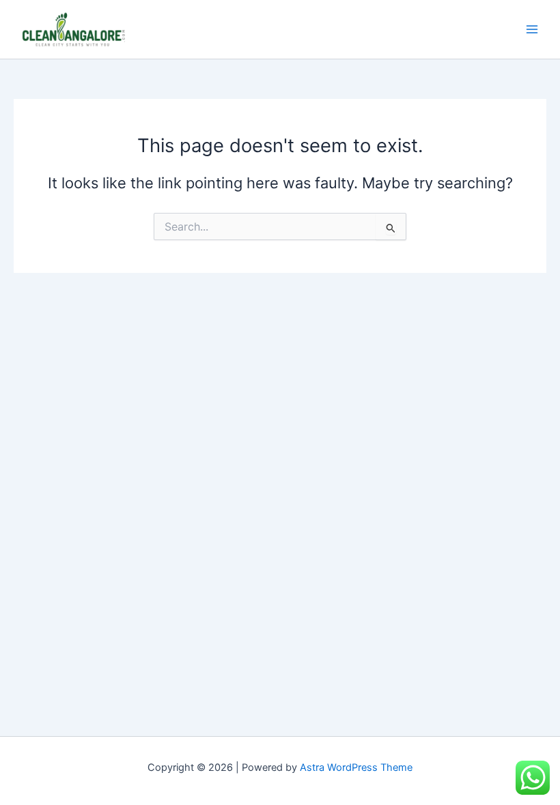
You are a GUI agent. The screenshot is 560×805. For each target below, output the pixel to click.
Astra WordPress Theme (356, 767)
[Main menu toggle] (532, 29)
